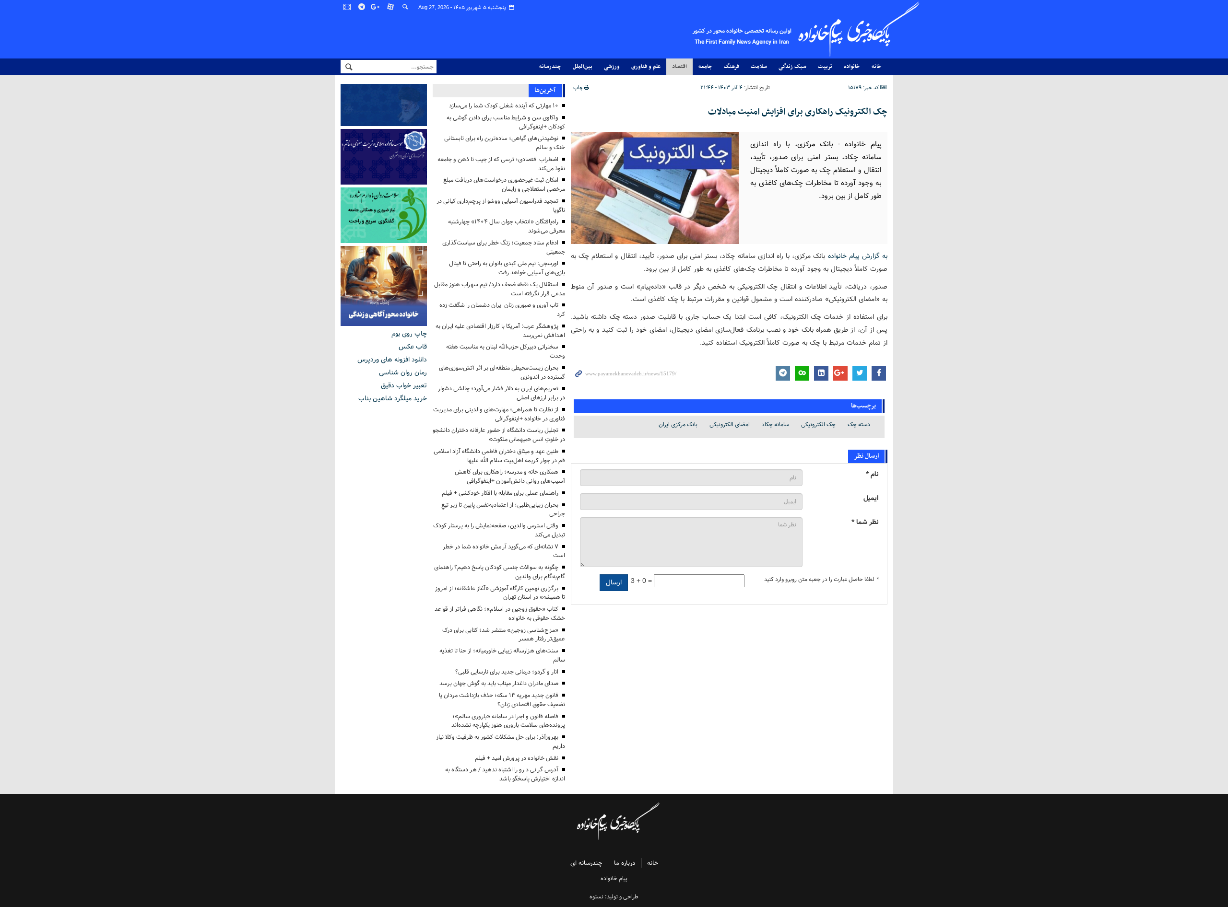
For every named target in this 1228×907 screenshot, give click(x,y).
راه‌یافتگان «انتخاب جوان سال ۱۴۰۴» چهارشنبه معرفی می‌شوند (506, 226)
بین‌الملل (582, 66)
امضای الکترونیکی (729, 424)
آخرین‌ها (544, 90)
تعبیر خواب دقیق (404, 385)
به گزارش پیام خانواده (857, 256)
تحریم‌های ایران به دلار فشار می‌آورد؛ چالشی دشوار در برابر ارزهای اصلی (501, 393)
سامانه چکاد (775, 424)
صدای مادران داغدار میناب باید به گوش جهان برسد (498, 683)
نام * (872, 474)
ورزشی (612, 66)
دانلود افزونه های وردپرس (392, 359)
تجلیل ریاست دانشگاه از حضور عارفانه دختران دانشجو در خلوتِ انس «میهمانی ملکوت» (499, 435)
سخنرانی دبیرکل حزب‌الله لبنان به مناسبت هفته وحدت (505, 351)
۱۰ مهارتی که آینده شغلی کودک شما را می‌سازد (503, 105)
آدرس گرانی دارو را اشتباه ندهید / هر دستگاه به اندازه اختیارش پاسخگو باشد (505, 774)
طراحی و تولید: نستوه (614, 896)
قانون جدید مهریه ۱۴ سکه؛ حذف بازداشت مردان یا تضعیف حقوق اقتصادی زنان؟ (502, 700)
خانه (877, 66)
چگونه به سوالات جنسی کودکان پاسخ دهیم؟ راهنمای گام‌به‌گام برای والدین (499, 572)
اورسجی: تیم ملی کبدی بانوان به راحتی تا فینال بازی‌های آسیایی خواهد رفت (507, 268)
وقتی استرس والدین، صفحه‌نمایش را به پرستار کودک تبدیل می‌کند (499, 530)
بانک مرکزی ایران (678, 424)
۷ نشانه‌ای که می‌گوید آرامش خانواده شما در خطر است (504, 551)
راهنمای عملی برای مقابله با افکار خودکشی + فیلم (500, 493)
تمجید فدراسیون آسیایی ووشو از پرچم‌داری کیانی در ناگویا (501, 206)
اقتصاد (679, 66)
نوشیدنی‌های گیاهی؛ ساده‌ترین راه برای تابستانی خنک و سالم (504, 143)
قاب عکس (413, 346)
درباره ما (624, 863)
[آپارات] (391, 7)
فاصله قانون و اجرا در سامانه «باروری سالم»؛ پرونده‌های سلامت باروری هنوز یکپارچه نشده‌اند (508, 721)
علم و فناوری (646, 66)
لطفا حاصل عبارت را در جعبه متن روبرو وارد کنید (821, 579)
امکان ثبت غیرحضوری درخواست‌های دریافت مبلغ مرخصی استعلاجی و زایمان (504, 184)
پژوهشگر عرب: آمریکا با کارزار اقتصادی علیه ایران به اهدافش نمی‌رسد (500, 331)
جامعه (705, 66)
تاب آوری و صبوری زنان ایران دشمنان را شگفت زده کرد (502, 310)
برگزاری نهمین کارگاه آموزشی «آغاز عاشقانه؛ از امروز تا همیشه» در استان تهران (500, 593)
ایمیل (870, 498)
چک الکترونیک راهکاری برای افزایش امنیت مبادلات (797, 112)
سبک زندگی (792, 66)
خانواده (852, 66)
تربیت (825, 66)
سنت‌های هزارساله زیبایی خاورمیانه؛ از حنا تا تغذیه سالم (502, 655)
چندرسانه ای (586, 863)
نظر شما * (864, 522)
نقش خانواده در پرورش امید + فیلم (516, 758)
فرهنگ (731, 66)
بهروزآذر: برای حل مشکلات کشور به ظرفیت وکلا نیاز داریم (500, 742)
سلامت (759, 66)
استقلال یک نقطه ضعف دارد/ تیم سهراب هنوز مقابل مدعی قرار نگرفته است (499, 289)
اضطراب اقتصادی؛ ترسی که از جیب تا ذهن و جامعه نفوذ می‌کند (501, 164)
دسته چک (859, 424)
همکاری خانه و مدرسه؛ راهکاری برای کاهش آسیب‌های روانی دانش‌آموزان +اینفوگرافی (510, 476)
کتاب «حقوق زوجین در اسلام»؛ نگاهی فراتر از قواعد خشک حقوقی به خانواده (500, 614)
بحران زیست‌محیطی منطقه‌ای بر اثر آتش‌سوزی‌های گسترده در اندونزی (502, 372)
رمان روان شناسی (403, 372)
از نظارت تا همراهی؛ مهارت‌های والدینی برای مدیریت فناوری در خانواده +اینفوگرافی (499, 414)
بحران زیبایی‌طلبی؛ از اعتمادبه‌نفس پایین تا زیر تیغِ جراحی (503, 509)
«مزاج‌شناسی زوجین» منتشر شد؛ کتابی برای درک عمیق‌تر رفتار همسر (503, 635)
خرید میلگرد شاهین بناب (392, 398)
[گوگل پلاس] (376, 7)
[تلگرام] (362, 7)
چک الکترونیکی (818, 424)
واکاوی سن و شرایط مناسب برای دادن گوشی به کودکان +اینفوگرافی (506, 122)
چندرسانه (550, 66)
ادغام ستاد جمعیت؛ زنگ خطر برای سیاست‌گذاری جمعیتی (503, 247)
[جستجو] (405, 7)
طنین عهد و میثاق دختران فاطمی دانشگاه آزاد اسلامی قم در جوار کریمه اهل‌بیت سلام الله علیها (499, 456)
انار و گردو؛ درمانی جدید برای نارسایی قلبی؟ (506, 671)
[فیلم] (348, 7)
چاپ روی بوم (409, 333)
